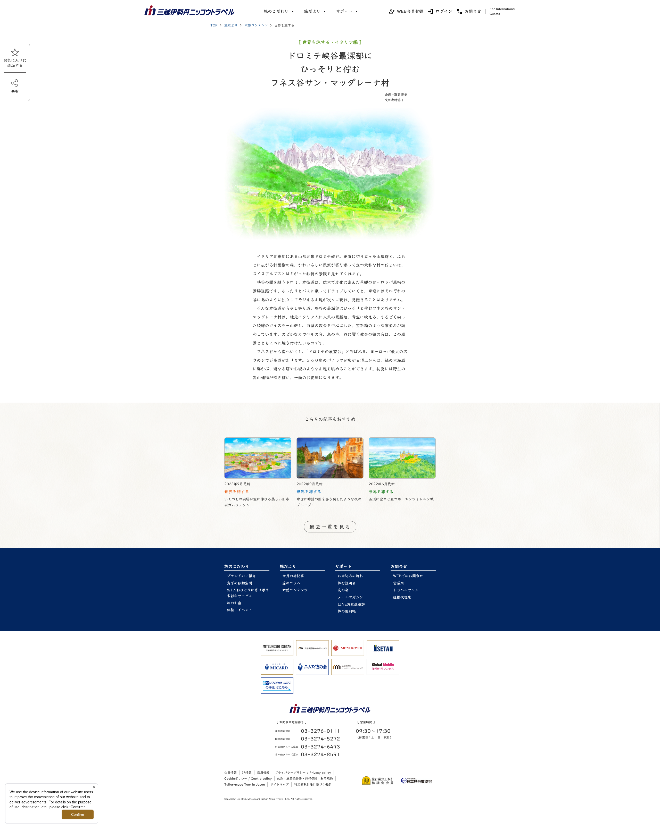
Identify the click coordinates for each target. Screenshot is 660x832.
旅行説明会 (347, 583)
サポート (344, 11)
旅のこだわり (276, 11)
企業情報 (230, 772)
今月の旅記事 (293, 576)
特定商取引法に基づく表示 (312, 784)
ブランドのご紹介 (241, 576)
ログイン (444, 11)
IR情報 (247, 772)
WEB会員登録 (410, 11)
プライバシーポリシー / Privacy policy (303, 772)
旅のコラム (291, 583)
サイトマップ (279, 784)
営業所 (398, 583)
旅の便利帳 (347, 611)
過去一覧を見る (330, 526)
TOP (214, 25)
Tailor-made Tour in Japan (244, 784)
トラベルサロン (405, 590)
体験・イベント (239, 610)
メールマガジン (350, 597)
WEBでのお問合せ (408, 576)
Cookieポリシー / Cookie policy (248, 778)
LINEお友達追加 (351, 604)
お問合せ (473, 11)
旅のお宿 (234, 603)
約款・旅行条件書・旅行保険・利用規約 (305, 778)
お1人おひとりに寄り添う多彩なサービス (248, 593)
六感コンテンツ (256, 25)
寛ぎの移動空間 (239, 583)
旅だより (312, 11)
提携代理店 (402, 597)
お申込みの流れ (350, 576)
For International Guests (503, 11)
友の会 (343, 590)
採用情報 (263, 772)
